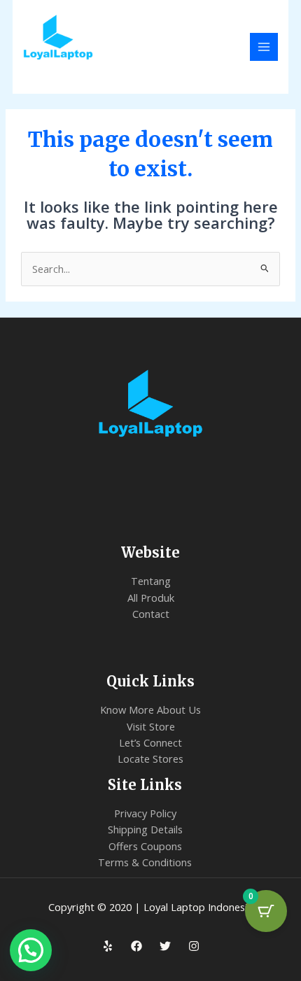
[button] (31, 950)
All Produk (150, 598)
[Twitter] (165, 946)
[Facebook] (136, 946)
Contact (150, 614)
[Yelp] (107, 946)
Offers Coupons (145, 846)
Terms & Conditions (145, 862)
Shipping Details (145, 829)
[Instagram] (194, 946)
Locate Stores (150, 758)
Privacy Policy (145, 813)
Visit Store (151, 726)
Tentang (151, 581)
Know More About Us (150, 710)
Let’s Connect (150, 742)
